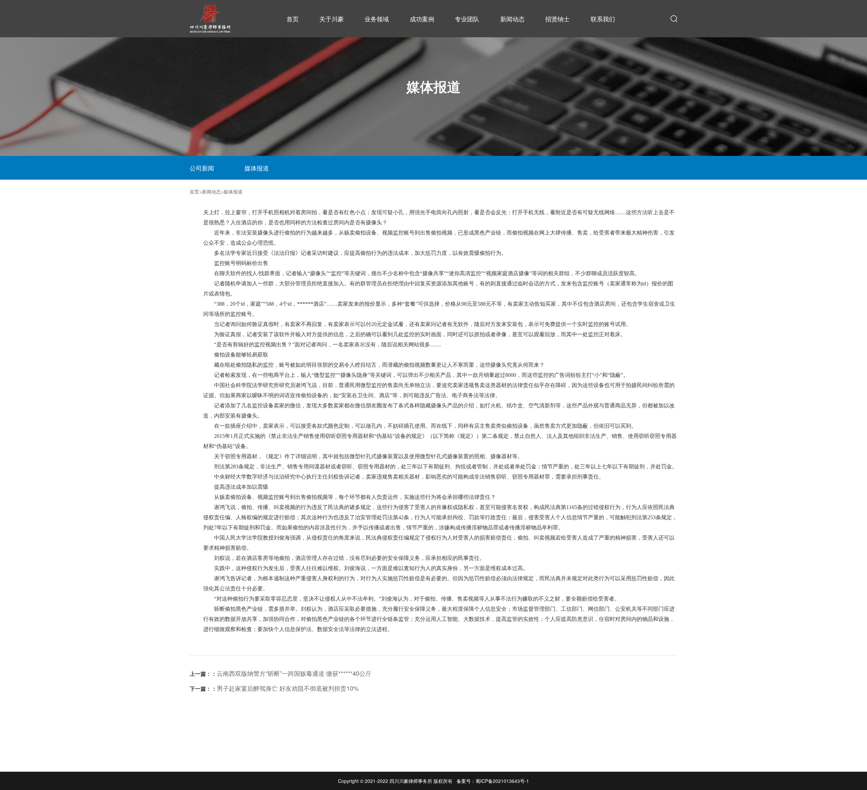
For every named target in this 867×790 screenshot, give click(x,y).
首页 (293, 18)
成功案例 (422, 18)
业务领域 (376, 18)
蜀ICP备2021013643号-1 (502, 780)
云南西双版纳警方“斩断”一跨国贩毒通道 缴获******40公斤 (281, 673)
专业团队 (467, 18)
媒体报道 (257, 167)
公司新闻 (202, 167)
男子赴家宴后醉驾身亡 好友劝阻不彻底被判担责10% (274, 688)
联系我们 (603, 18)
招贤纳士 (557, 18)
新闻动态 (512, 18)
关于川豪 (331, 18)
